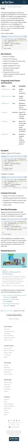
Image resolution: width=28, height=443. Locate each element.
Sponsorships (7, 408)
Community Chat (8, 369)
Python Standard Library (14, 7)
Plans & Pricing (8, 382)
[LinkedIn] (14, 421)
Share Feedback (15, 319)
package (12, 12)
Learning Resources (9, 331)
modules (3, 14)
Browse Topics (8, 352)
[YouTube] (9, 421)
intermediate (7, 285)
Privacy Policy (11, 422)
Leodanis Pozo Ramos (7, 310)
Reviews (6, 391)
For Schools (7, 389)
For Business (7, 387)
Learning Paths (8, 348)
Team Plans (7, 384)
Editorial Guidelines (9, 406)
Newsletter (7, 367)
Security (13, 425)
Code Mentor (7, 333)
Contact (18, 425)
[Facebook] (16, 421)
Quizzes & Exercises (9, 350)
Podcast (6, 365)
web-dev (15, 285)
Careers (6, 410)
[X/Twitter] (11, 421)
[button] (25, 36)
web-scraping (21, 285)
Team (5, 401)
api (11, 285)
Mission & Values (8, 404)
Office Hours (7, 372)
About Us (6, 399)
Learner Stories (8, 374)
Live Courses (7, 355)
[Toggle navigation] (24, 2)
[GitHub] (19, 421)
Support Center (8, 340)
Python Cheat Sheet (9, 338)
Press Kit (6, 412)
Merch (5, 414)
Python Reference (9, 335)
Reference (3, 7)
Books (5, 357)
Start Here (6, 329)
